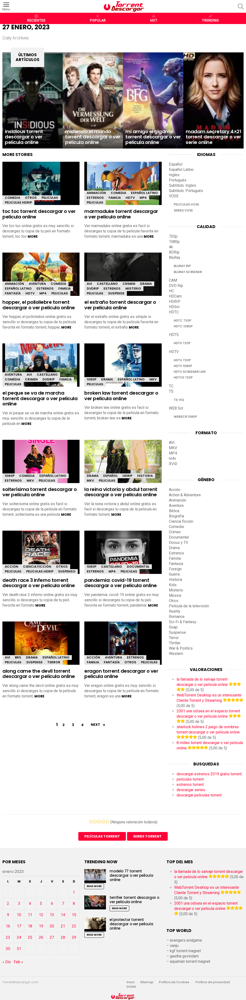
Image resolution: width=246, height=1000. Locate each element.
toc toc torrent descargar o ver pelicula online (39, 214)
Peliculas (50, 197)
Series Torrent (147, 836)
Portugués (177, 180)
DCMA (131, 987)
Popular (98, 20)
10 (19, 915)
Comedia (12, 197)
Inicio (131, 982)
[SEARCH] (241, 6)
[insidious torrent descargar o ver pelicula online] (32, 100)
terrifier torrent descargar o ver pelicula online (134, 899)
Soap (173, 627)
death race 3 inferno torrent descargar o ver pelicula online (38, 583)
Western (176, 653)
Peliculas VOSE (186, 204)
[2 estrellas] (95, 821)
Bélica (174, 511)
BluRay (174, 257)
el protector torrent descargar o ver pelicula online (131, 924)
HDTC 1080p (183, 326)
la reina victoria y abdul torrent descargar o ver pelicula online (120, 492)
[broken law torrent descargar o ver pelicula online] (122, 369)
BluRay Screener (188, 272)
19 (41, 926)
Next (95, 724)
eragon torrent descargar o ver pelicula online (121, 674)
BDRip (174, 252)
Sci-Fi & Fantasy (182, 622)
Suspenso (66, 571)
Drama (146, 283)
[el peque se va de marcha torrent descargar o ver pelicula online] (41, 369)
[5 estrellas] (107, 821)
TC (171, 386)
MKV (153, 379)
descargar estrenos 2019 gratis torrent (209, 774)
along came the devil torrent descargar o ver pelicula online (38, 674)
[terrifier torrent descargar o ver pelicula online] (95, 902)
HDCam (175, 296)
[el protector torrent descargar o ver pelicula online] (95, 924)
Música (175, 595)
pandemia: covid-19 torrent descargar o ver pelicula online (120, 583)
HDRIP (127, 475)
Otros (31, 197)
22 (74, 926)
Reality (174, 611)
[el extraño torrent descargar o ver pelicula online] (122, 278)
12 (41, 915)
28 (63, 937)
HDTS (174, 334)
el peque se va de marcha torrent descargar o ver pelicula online (39, 398)
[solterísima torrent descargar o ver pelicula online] (41, 465)
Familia (115, 197)
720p (173, 236)
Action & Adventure (185, 495)
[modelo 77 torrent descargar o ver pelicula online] (95, 876)
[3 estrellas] (99, 821)
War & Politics (181, 648)
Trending (210, 20)
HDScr (174, 306)
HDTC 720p (182, 320)
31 (19, 948)
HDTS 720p (182, 343)
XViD (173, 463)
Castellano (107, 283)
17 (19, 926)
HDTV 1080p (183, 366)
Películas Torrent (102, 836)
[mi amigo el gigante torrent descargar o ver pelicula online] (153, 100)
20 (52, 926)
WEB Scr (176, 408)
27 (52, 937)
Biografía (176, 516)
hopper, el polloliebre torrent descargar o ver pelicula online (38, 305)
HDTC (174, 312)
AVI (89, 283)
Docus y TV (178, 542)
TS (171, 391)
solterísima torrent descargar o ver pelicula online (39, 492)
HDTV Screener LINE (190, 371)
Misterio (133, 288)
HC (171, 291)
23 (8, 937)
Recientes (36, 20)
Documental (138, 566)
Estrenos (95, 197)
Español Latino (144, 193)
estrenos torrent (190, 784)
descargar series (191, 790)
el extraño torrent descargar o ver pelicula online (120, 305)
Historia (145, 475)
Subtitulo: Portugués (186, 190)
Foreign (175, 569)
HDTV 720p (182, 360)
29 (74, 937)
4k (171, 247)
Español (110, 475)
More (33, 236)
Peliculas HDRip (18, 202)
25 (30, 937)
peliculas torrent (190, 779)
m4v (172, 458)
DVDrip (93, 288)
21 (63, 926)
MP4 (143, 197)
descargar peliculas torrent (199, 795)
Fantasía (13, 293)
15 (74, 915)
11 (30, 915)
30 (8, 948)
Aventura (37, 283)
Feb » (18, 962)
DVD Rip (176, 285)
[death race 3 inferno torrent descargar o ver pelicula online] (41, 556)
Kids (173, 585)
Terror (53, 662)
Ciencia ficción (37, 566)
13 (52, 915)
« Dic (6, 962)
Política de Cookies (174, 982)
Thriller (174, 643)
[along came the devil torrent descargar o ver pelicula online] (41, 647)
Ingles (174, 175)
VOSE (173, 196)
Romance (176, 616)
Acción (11, 566)
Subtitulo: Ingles (182, 185)
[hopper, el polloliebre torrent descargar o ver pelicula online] (41, 278)
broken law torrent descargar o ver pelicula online (121, 396)
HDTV (130, 197)
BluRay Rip (182, 266)
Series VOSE (183, 210)
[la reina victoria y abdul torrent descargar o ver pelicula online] (122, 463)
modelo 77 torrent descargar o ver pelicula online (131, 875)
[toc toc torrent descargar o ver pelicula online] (41, 187)
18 (30, 926)
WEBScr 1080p (185, 416)
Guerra (174, 574)
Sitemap (147, 982)
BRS (18, 657)
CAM (173, 280)
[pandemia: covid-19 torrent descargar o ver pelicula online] (122, 556)
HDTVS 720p (183, 377)
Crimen (129, 283)
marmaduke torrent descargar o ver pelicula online (121, 214)
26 (41, 937)
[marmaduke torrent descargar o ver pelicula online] (122, 187)
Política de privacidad (213, 982)
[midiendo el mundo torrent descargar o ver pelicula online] (93, 100)
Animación (96, 193)
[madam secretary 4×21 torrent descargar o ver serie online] (213, 100)
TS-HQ (179, 400)
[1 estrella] (91, 821)
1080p (91, 379)
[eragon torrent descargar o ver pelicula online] (122, 643)
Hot (153, 20)
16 (8, 926)
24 (19, 937)
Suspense (116, 293)
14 (63, 915)
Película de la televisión (189, 606)
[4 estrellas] (103, 821)
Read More (94, 886)
